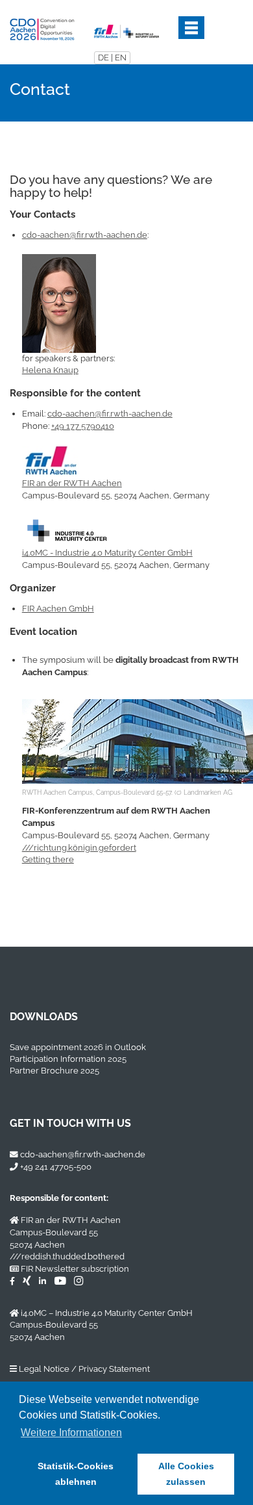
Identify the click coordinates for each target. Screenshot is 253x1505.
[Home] (42, 26)
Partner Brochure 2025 (54, 1070)
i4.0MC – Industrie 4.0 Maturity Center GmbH (107, 1313)
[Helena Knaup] (59, 302)
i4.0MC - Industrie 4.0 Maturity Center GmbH (107, 553)
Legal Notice (44, 1369)
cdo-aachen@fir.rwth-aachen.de (84, 235)
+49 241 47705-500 (55, 1167)
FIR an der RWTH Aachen (72, 483)
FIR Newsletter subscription (75, 1269)
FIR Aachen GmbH (58, 608)
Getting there (48, 859)
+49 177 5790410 (82, 426)
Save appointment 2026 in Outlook (78, 1047)
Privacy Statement (114, 1369)
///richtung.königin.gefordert (79, 848)
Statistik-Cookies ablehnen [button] (76, 1474)
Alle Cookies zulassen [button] (186, 1474)
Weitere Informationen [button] (71, 1432)
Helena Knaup (50, 370)
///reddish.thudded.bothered (67, 1256)
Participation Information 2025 (68, 1059)
